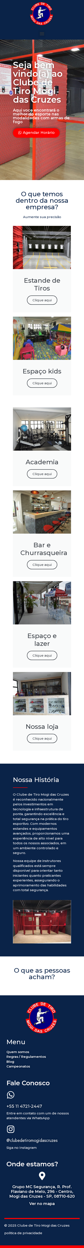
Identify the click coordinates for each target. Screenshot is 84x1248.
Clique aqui (42, 300)
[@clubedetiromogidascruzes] (10, 1130)
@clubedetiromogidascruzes (32, 1140)
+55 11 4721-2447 (24, 1106)
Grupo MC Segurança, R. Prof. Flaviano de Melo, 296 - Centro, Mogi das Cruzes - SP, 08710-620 (42, 1191)
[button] (41, 33)
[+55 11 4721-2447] (10, 1095)
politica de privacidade (23, 1233)
